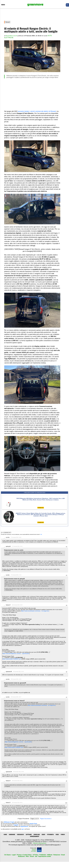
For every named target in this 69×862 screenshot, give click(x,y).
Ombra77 (8, 605)
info (41, 534)
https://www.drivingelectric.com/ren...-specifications (16, 653)
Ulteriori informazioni (39, 843)
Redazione (56, 854)
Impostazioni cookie (44, 856)
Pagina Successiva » (46, 818)
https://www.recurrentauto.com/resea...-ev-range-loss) (35, 611)
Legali (14, 854)
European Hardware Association (33, 850)
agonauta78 (9, 671)
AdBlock (49, 854)
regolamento (24, 826)
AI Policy (35, 854)
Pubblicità (42, 854)
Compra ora (40, 507)
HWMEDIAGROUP (34, 836)
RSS (27, 856)
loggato (16, 825)
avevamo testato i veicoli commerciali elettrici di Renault (37, 111)
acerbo (7, 537)
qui (23, 829)
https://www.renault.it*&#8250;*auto (12, 659)
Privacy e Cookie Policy (24, 854)
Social (32, 856)
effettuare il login (9, 822)
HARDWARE (12, 834)
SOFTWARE (29, 834)
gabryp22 (8, 546)
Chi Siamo (7, 854)
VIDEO (57, 834)
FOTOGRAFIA (50, 834)
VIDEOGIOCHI (20, 834)
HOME (5, 834)
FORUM (63, 834)
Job (36, 856)
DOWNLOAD (37, 834)
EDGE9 (43, 834)
